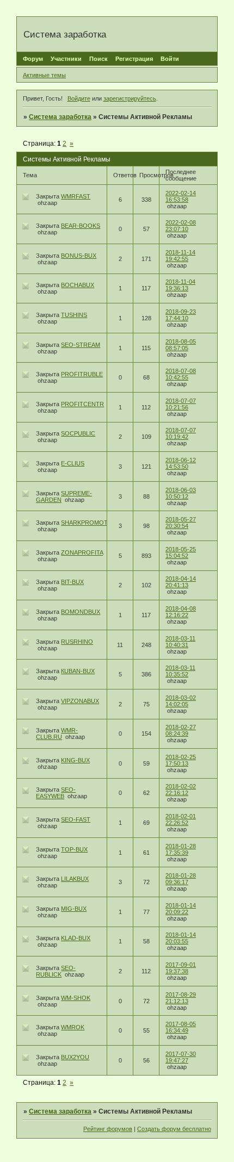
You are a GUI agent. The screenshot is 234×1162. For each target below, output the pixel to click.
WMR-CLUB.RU (57, 733)
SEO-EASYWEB (56, 792)
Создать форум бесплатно (174, 1129)
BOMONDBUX (80, 611)
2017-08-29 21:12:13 (180, 997)
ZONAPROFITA (82, 552)
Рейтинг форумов (107, 1129)
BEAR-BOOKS (80, 225)
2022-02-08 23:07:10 (180, 225)
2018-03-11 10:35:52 (180, 671)
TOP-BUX (74, 849)
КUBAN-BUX (78, 671)
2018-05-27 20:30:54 (180, 522)
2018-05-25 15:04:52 (180, 552)
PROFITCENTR (82, 404)
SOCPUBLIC (78, 433)
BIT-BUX (72, 582)
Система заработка (60, 117)
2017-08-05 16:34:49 (180, 1027)
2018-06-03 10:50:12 (180, 493)
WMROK (72, 1027)
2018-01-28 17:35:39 (180, 849)
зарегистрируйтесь (129, 98)
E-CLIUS (72, 463)
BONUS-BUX (78, 255)
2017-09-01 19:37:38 (180, 967)
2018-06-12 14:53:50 (180, 463)
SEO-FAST (75, 819)
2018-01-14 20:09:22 (180, 908)
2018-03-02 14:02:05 (180, 700)
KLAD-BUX (75, 938)
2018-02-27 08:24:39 (180, 730)
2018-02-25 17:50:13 (180, 760)
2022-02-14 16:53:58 (180, 196)
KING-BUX (75, 760)
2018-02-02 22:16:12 (180, 789)
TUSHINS (74, 315)
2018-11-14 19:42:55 (180, 255)
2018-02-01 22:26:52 (180, 819)
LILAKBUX (75, 878)
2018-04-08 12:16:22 (180, 611)
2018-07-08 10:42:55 (180, 374)
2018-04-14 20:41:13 (180, 581)
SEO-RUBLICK (56, 971)
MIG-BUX (74, 908)
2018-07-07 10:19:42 (180, 433)
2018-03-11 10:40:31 (180, 641)
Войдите (78, 98)
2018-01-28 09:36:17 (180, 878)
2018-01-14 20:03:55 (180, 937)
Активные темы (44, 75)
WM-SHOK (75, 998)
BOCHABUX (77, 285)
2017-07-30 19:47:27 (180, 1057)
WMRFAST (75, 196)
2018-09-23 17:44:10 (180, 314)
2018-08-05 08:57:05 (180, 344)
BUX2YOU (75, 1057)
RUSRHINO (77, 641)
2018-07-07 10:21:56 (180, 404)
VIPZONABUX (80, 701)
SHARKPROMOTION (90, 522)
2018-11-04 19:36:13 (180, 284)
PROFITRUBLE (82, 374)
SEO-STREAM (80, 344)
